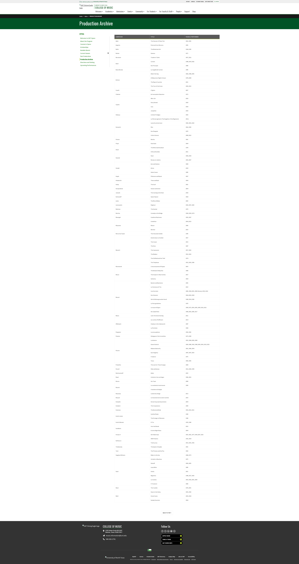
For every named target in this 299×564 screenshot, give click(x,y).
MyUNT (134, 556)
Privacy (171, 559)
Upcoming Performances (88, 65)
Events (129, 11)
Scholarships (84, 47)
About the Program (86, 41)
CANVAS (193, 1)
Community (139, 11)
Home (80, 16)
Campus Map (171, 556)
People (178, 11)
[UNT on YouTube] (171, 531)
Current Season (85, 53)
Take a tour (166, 539)
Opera (86, 16)
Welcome (98, 11)
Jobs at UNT (181, 556)
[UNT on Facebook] (162, 531)
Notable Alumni (85, 50)
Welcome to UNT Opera (87, 38)
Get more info (167, 543)
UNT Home (193, 559)
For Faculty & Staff (165, 11)
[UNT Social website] (174, 531)
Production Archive (86, 59)
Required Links (187, 559)
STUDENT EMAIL (200, 1)
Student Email (150, 556)
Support (187, 11)
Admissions (120, 11)
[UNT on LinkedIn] (168, 531)
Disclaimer (153, 559)
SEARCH (217, 1)
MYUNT (188, 1)
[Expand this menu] (102, 12)
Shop (194, 11)
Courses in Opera (85, 44)
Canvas (141, 556)
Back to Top (166, 513)
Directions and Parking (87, 62)
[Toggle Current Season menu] (108, 53)
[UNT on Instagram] (165, 531)
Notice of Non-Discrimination (163, 559)
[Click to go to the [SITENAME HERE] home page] (86, 6)
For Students (151, 11)
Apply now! (166, 536)
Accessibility (191, 556)
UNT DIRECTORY (209, 1)
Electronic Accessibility (178, 559)
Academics (109, 11)
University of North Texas (100, 1)
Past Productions (85, 56)
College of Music (104, 7)
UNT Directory (161, 556)
